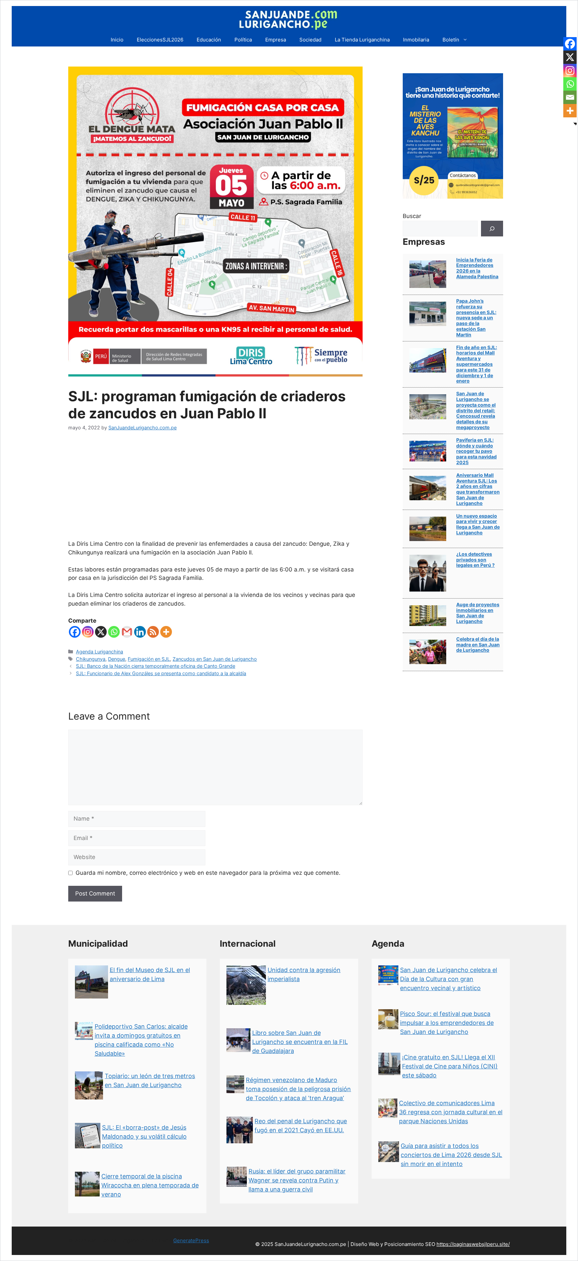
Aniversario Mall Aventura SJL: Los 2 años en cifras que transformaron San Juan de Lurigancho (478, 489)
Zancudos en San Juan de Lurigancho (215, 659)
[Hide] (575, 123)
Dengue (116, 659)
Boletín (451, 39)
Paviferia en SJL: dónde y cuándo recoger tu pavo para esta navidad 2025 (476, 451)
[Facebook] (75, 632)
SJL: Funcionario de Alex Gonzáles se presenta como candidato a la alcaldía (161, 673)
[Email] (570, 97)
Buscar (412, 216)
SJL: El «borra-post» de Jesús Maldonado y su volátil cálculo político (144, 1136)
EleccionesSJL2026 (160, 39)
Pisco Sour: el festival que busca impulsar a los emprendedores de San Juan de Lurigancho (447, 1022)
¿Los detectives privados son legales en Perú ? (475, 559)
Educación (209, 39)
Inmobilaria (416, 39)
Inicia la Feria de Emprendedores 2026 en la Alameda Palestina (477, 268)
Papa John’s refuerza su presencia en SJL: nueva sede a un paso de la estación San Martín (476, 317)
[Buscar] (492, 229)
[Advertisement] (215, 489)
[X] (101, 632)
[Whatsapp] (114, 632)
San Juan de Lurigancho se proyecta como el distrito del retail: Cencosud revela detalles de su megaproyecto (476, 410)
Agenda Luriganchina (99, 651)
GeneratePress (191, 1240)
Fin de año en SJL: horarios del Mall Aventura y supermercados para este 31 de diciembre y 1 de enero (476, 364)
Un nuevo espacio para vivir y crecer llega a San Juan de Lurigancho (478, 524)
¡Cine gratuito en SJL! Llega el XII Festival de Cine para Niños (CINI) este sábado (450, 1066)
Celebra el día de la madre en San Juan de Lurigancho (478, 644)
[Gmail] (127, 632)
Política (243, 39)
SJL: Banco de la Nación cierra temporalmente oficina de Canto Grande (155, 666)
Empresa (275, 39)
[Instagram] (88, 632)
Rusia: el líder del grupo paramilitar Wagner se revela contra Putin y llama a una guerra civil (297, 1180)
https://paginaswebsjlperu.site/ (473, 1244)
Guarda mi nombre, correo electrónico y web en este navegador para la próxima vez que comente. (208, 872)
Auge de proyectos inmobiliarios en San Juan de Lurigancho (477, 613)
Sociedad (310, 39)
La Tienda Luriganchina (362, 39)
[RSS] (153, 632)
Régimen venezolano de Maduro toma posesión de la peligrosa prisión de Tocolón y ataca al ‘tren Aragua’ (298, 1088)
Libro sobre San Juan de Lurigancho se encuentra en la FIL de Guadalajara (300, 1041)
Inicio (117, 39)
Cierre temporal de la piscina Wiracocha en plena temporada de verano (150, 1185)
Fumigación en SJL (149, 659)
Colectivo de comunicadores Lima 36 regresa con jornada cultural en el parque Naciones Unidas (450, 1112)
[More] (166, 632)
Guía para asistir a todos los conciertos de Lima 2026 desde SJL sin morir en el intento (451, 1154)
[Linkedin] (140, 632)
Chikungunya (90, 659)
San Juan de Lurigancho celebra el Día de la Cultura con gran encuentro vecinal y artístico (448, 978)
